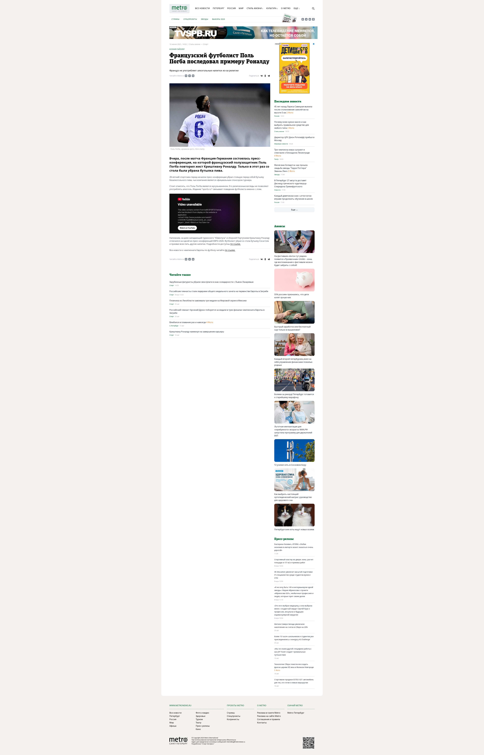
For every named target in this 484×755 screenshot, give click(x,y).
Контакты (262, 722)
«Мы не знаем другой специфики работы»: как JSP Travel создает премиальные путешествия (293, 652)
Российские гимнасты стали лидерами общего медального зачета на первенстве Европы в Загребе (218, 291)
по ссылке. (235, 244)
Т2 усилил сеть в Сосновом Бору (290, 464)
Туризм (199, 719)
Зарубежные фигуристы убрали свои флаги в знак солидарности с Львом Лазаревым (211, 282)
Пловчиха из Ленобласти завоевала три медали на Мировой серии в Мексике (208, 300)
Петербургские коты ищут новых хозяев (294, 529)
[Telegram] (268, 75)
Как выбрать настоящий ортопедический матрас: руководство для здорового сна (293, 497)
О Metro (286, 8)
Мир (241, 8)
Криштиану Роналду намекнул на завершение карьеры (196, 331)
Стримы (175, 19)
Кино (198, 729)
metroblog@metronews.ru (235, 742)
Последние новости (287, 101)
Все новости (202, 8)
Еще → (294, 209)
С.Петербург (173, 326)
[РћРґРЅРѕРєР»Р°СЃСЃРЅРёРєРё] (265, 75)
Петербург (218, 8)
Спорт (205, 44)
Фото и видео (202, 712)
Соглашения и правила (268, 719)
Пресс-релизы (203, 725)
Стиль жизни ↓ (255, 8)
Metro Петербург (295, 712)
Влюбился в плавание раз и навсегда (187, 322)
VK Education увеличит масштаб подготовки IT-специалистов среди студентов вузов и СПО (293, 575)
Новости (277, 190)
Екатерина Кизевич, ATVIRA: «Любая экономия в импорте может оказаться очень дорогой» (293, 547)
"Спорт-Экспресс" (208, 744)
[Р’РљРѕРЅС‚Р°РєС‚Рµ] (261, 75)
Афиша (172, 725)
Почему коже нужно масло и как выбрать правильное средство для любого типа (291, 125)
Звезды (204, 19)
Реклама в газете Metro (268, 712)
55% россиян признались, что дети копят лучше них (291, 296)
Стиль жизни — (196, 44)
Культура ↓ (272, 8)
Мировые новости (281, 144)
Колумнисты (233, 719)
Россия (231, 8)
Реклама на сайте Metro (269, 716)
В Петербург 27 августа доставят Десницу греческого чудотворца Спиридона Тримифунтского (290, 183)
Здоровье (200, 716)
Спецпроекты (190, 19)
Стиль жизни (279, 131)
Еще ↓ (297, 8)
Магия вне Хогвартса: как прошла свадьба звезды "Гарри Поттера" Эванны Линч (291, 168)
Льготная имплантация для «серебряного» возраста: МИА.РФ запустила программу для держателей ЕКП (293, 431)
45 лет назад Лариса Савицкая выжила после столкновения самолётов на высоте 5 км (293, 109)
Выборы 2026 (218, 19)
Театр (276, 159)
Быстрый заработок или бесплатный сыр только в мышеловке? (292, 328)
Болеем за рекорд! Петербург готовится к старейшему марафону (294, 396)
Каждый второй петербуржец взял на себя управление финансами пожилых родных (293, 362)
